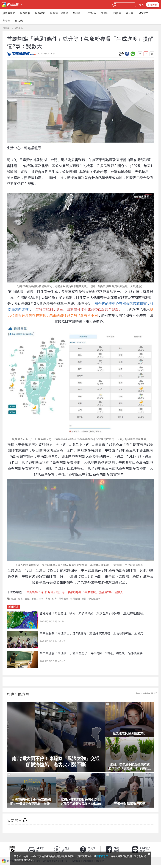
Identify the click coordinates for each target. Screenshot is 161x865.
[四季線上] (12, 5)
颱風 (34, 598)
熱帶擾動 (75, 598)
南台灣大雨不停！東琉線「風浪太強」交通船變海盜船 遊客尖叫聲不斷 (56, 761)
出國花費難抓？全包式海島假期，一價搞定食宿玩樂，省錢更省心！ (31, 802)
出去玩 (19, 20)
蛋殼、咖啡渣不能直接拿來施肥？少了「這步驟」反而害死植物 (129, 766)
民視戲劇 (25, 13)
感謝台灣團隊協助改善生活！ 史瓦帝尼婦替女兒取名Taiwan (81, 801)
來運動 (104, 13)
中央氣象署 (94, 598)
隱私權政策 (102, 856)
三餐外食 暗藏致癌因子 (129, 803)
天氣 (27, 598)
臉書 (20, 598)
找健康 (117, 13)
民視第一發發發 (59, 13)
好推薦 (76, 13)
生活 (41, 598)
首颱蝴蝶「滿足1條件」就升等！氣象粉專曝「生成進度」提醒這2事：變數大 (75, 592)
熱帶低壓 (63, 598)
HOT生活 (91, 13)
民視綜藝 (40, 13)
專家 (47, 598)
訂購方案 (152, 4)
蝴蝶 (84, 598)
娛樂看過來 (9, 13)
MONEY (143, 13)
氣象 (13, 598)
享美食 (6, 20)
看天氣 (130, 13)
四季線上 (7, 28)
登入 (141, 4)
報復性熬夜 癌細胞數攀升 (130, 733)
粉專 (54, 598)
